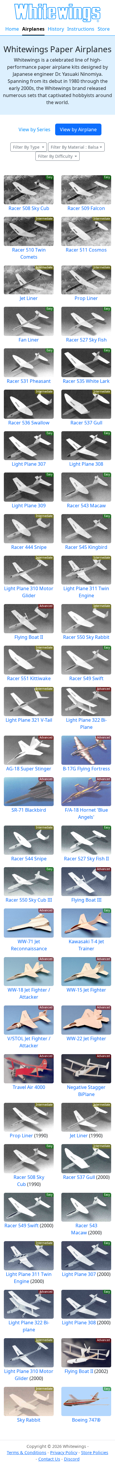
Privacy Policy (63, 1452)
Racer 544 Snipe (29, 858)
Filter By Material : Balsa (74, 147)
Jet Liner (29, 298)
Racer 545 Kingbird (86, 547)
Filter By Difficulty (56, 156)
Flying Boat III (86, 900)
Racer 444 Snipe (29, 547)
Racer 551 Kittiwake (29, 678)
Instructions (80, 29)
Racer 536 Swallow (29, 422)
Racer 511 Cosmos (86, 250)
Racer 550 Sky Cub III (29, 900)
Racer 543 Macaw (86, 505)
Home (12, 29)
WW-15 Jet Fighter (86, 990)
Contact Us (49, 1459)
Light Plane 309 (29, 505)
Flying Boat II (28, 637)
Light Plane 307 (29, 464)
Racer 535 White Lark (86, 381)
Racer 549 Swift (86, 678)
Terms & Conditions (26, 1452)
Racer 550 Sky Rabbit (86, 637)
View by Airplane (78, 129)
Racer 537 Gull (86, 422)
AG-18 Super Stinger (28, 768)
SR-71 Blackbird (29, 810)
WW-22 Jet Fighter (86, 1038)
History (56, 29)
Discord (72, 1459)
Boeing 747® (86, 1420)
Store (104, 29)
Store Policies (94, 1452)
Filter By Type (27, 147)
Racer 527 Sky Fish (86, 340)
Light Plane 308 (86, 464)
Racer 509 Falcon (86, 208)
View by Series (34, 129)
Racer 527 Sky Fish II (86, 858)
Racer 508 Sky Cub (29, 208)
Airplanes (33, 29)
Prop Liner (86, 298)
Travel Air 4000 (29, 1087)
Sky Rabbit (28, 1420)
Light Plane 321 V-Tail (29, 720)
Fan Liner (29, 340)
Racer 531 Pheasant (29, 381)
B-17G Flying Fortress (86, 768)
